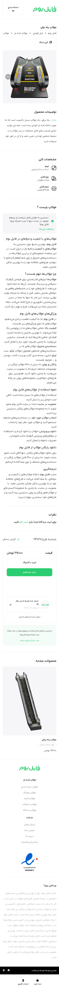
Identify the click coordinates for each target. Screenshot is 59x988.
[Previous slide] (51, 77)
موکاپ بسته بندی (29, 786)
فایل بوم (52, 33)
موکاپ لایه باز (21, 33)
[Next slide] (8, 77)
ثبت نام (23, 522)
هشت (33, 970)
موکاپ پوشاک (29, 792)
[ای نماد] (29, 862)
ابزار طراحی (38, 33)
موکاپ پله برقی (49, 739)
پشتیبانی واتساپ (29, 842)
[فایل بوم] (44, 9)
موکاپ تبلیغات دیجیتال (47, 745)
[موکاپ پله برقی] (29, 700)
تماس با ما (29, 830)
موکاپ (53, 120)
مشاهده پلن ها (46, 229)
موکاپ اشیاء (29, 798)
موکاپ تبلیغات (29, 804)
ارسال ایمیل (29, 824)
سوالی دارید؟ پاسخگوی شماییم (29, 617)
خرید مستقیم (29, 572)
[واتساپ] (9, 970)
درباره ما (29, 836)
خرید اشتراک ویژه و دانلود (29, 640)
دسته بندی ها (13, 9)
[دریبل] (4, 970)
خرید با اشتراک (29, 562)
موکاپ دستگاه (29, 810)
